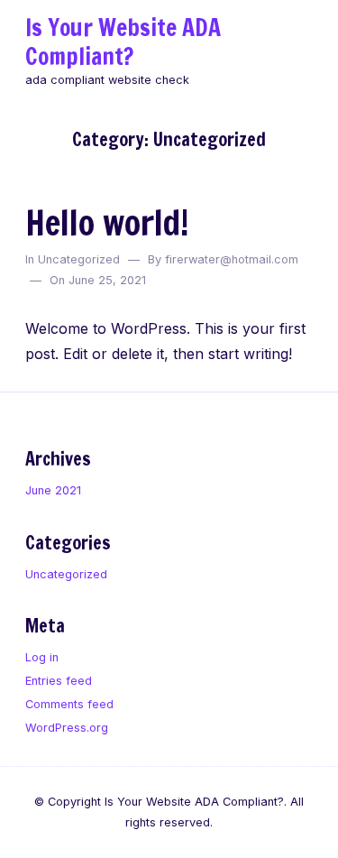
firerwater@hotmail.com (231, 259)
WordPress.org (66, 727)
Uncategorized (79, 259)
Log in (42, 657)
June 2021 (53, 490)
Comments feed (69, 704)
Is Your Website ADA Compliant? (123, 41)
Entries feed (58, 680)
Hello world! (107, 222)
